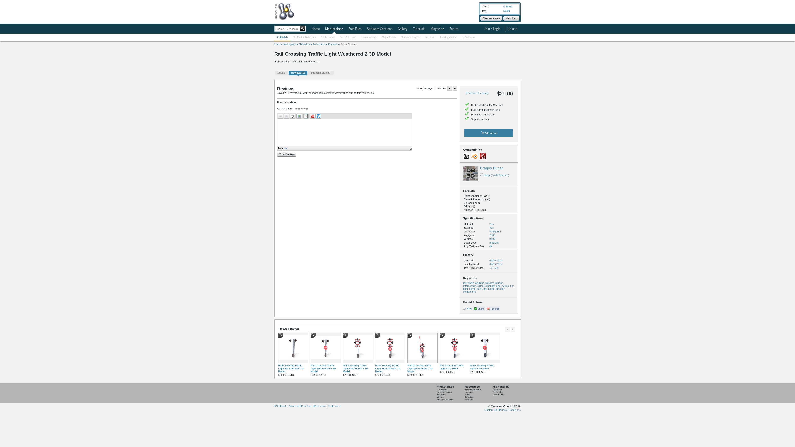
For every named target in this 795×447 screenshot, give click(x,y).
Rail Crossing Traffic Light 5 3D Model (482, 367)
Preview (449, 88)
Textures (429, 37)
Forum (453, 29)
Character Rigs (369, 37)
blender (500, 288)
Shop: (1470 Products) (496, 175)
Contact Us (498, 394)
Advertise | (295, 406)
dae (498, 286)
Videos (440, 397)
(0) (298, 72)
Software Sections (379, 29)
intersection (469, 286)
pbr (512, 286)
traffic (471, 283)
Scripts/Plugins (444, 392)
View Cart (511, 18)
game (472, 288)
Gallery (403, 29)
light (465, 288)
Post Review (287, 154)
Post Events (334, 406)
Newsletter (498, 392)
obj (485, 288)
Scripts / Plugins (410, 37)
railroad (499, 283)
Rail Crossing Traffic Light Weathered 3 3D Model (355, 368)
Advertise (497, 389)
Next (455, 88)
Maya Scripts (389, 37)
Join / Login (492, 29)
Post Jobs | (307, 406)
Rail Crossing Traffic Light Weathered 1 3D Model (420, 368)
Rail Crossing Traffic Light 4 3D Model (452, 367)
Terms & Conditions (510, 410)
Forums (469, 392)
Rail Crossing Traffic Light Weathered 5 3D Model (323, 368)
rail (465, 283)
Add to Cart (490, 133)
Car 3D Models (347, 37)
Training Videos (448, 37)
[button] (280, 116)
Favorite (495, 309)
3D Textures (327, 37)
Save (469, 308)
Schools (469, 399)
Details (281, 72)
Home (316, 29)
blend (491, 288)
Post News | (321, 406)
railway (489, 283)
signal (480, 286)
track (479, 288)
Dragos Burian (492, 168)
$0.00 (507, 11)
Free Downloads (473, 389)
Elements (332, 44)
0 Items (508, 6)
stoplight (490, 286)
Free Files (354, 29)
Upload (512, 29)
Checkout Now (491, 18)
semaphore (469, 291)
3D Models (282, 37)
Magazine (437, 29)
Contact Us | (491, 410)
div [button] (285, 148)
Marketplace (334, 29)
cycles (505, 286)
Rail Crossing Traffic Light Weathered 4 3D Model (387, 368)
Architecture (319, 44)
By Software (468, 37)
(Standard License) (477, 93)
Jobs (467, 394)
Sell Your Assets (445, 399)
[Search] (302, 28)
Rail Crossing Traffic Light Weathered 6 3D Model (291, 368)
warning (479, 283)
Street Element (349, 44)
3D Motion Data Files (304, 37)
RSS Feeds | (281, 406)
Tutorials (419, 29)
